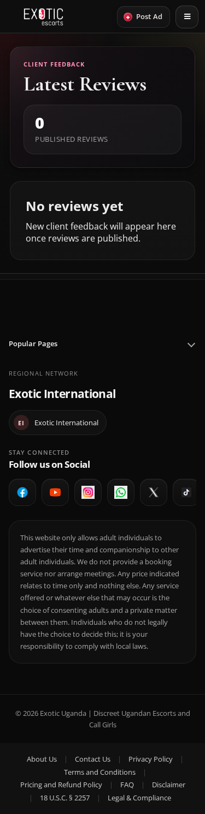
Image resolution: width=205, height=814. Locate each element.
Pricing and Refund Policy (61, 784)
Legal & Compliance (139, 798)
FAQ (127, 784)
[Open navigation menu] (186, 16)
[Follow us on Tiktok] (186, 492)
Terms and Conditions (100, 772)
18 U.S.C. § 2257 (65, 798)
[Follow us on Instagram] (88, 492)
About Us (42, 759)
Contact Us (92, 759)
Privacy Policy (150, 759)
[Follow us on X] (153, 492)
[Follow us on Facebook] (22, 492)
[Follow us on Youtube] (55, 492)
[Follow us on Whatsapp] (120, 492)
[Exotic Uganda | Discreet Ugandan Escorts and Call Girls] (43, 17)
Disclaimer (168, 784)
